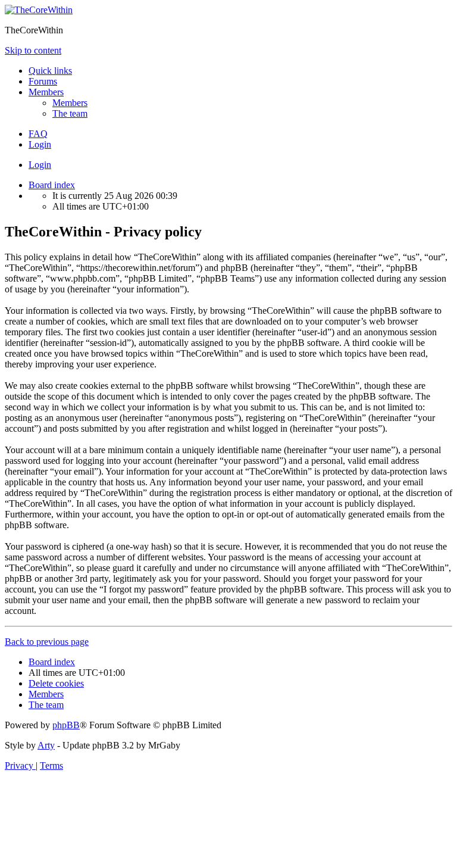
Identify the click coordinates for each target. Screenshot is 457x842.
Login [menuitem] (40, 144)
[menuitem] (69, 103)
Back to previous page (47, 642)
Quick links (50, 71)
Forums (43, 81)
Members (46, 92)
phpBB (66, 725)
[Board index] (39, 10)
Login (40, 165)
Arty (46, 745)
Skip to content (33, 50)
